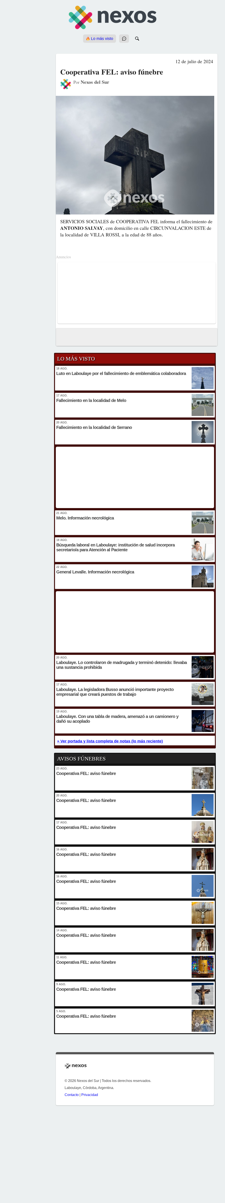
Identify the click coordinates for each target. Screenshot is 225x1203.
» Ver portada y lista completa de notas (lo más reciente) (110, 741)
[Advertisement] (137, 293)
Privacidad (89, 1095)
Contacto (72, 1095)
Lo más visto (101, 38)
